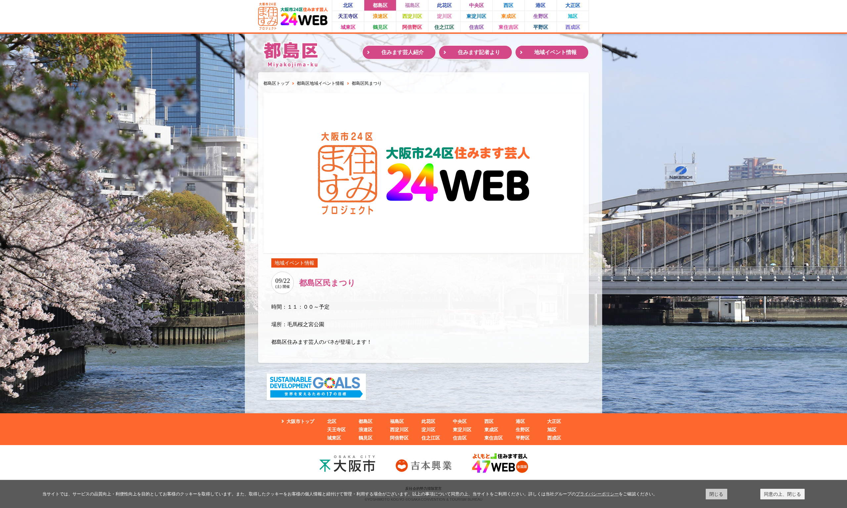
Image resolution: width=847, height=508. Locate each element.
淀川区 (444, 16)
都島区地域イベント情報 (320, 83)
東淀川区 (476, 16)
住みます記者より (479, 52)
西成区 (572, 27)
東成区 (508, 16)
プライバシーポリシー (597, 493)
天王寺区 (348, 16)
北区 (348, 5)
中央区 (476, 5)
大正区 (572, 5)
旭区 (573, 16)
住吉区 (476, 27)
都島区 (380, 5)
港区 (541, 5)
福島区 (412, 5)
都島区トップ (276, 83)
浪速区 (380, 16)
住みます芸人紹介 (402, 52)
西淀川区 (412, 16)
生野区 (540, 16)
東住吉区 (508, 27)
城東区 (348, 27)
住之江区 (444, 27)
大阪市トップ (300, 421)
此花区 (444, 5)
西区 (508, 5)
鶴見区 (380, 27)
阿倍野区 (412, 27)
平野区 (540, 27)
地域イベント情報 (555, 52)
